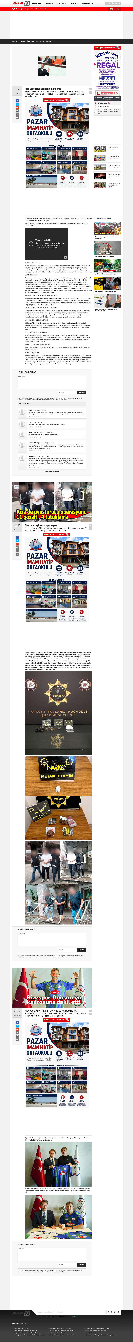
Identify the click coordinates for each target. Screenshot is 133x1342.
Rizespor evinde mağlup (91, 1332)
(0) (36, 416)
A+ (90, 89)
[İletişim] (116, 3)
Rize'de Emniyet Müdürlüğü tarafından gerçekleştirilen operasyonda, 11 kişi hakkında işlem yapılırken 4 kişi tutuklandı (56, 529)
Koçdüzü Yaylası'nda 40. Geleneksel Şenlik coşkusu (62, 1330)
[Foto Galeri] (112, 3)
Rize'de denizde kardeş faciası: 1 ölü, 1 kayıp (60, 1328)
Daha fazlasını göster (52, 472)
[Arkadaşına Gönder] (17, 110)
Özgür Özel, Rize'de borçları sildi (57, 1332)
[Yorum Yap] (17, 117)
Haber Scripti (71, 1317)
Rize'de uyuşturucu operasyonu (21, 1328)
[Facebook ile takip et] (104, 1312)
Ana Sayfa (40, 1312)
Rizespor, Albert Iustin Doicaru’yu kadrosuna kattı (97, 1328)
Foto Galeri (52, 1312)
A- (90, 92)
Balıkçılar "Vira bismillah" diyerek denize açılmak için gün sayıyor (100, 1335)
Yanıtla (31, 416)
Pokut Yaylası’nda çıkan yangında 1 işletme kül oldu (26, 1330)
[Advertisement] (66, 25)
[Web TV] (109, 3)
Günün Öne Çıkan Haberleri (19, 1323)
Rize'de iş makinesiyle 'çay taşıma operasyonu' (96, 1330)
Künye (46, 1312)
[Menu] (106, 3)
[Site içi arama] (119, 3)
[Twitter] (17, 104)
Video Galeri (60, 1312)
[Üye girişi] (115, 1312)
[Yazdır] (17, 114)
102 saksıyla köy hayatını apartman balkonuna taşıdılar (62, 1335)
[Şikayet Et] (84, 416)
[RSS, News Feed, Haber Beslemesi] (111, 1312)
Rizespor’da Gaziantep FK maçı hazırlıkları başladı (31, 9)
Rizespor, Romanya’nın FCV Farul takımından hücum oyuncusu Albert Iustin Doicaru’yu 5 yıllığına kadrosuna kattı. (55, 1014)
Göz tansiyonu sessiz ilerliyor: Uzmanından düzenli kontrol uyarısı (29, 1335)
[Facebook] (17, 100)
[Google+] (17, 107)
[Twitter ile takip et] (108, 1312)
